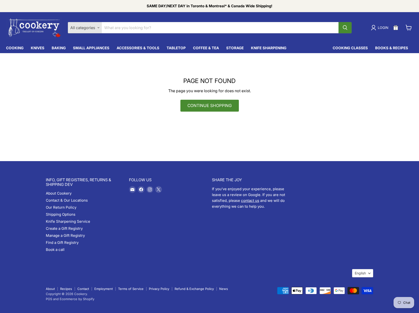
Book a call (55, 249)
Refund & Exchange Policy (194, 289)
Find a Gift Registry (62, 242)
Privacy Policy (159, 289)
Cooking (15, 48)
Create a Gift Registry (64, 228)
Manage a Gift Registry (65, 235)
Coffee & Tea (206, 48)
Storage (235, 48)
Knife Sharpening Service (68, 221)
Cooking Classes (350, 48)
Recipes (66, 289)
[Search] (345, 27)
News (223, 289)
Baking (59, 48)
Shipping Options (60, 214)
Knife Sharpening (268, 48)
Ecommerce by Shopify (77, 299)
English (360, 273)
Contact (83, 289)
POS (49, 299)
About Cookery (59, 193)
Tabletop (176, 48)
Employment (103, 289)
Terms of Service (131, 289)
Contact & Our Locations (67, 200)
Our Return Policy (61, 207)
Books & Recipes (391, 48)
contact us (250, 200)
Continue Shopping (209, 105)
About (50, 289)
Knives (37, 48)
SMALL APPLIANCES (91, 48)
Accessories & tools (138, 48)
